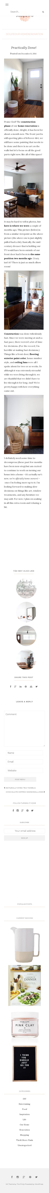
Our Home (21, 34)
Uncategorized (24, 1145)
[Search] (43, 12)
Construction (11, 333)
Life (12, 34)
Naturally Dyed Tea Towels (20, 788)
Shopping (24, 1135)
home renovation (27, 125)
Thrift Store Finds (24, 1140)
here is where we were (16, 225)
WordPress (39, 1184)
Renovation (35, 34)
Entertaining (24, 1104)
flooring (34, 354)
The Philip (21, 1184)
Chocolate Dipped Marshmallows (25, 792)
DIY (8, 34)
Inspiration (24, 1114)
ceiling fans (21, 362)
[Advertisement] (24, 536)
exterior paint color (15, 358)
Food (24, 1109)
